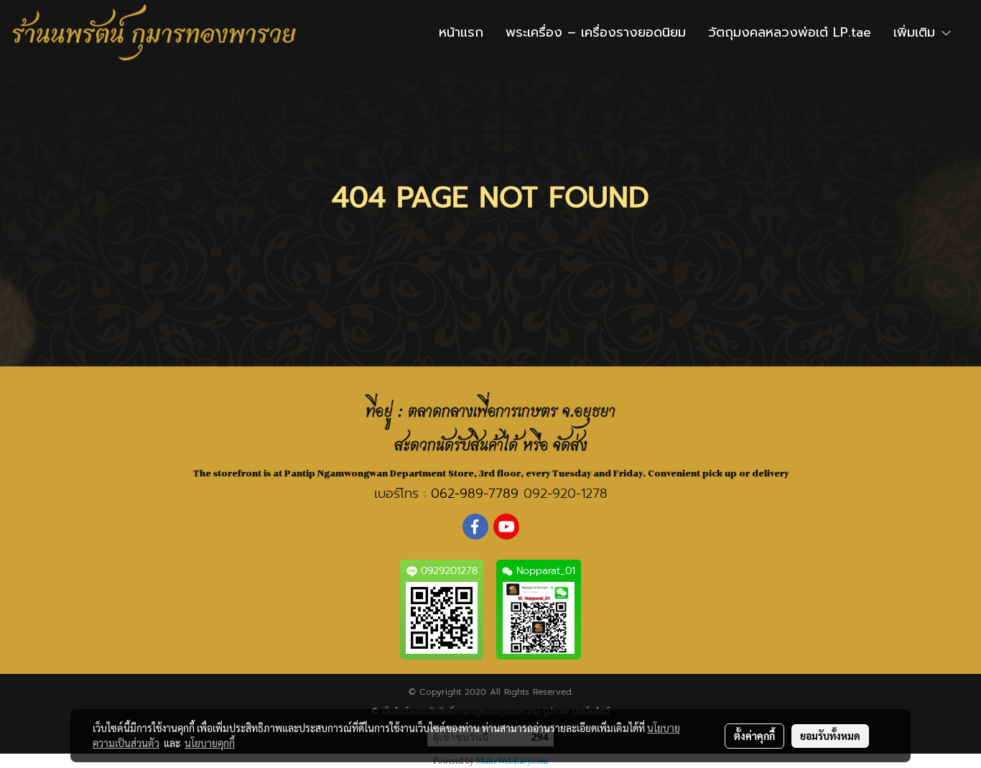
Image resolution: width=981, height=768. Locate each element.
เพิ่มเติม (916, 32)
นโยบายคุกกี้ (210, 742)
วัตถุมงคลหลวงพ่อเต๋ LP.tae (789, 32)
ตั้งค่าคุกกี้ (754, 735)
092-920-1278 (566, 494)
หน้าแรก (461, 32)
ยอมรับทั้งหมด (830, 735)
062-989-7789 (475, 494)
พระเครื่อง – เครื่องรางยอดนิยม (596, 32)
